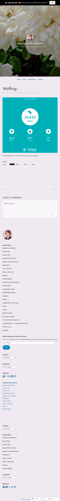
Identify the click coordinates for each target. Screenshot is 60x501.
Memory (5, 275)
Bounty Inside (6, 286)
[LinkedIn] (12, 376)
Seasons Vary (6, 255)
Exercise (25, 92)
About (19, 79)
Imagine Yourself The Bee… (10, 262)
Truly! (4, 306)
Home (24, 79)
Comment (52, 215)
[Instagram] (9, 376)
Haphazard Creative (30, 43)
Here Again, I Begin (8, 316)
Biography (20, 92)
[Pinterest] (15, 376)
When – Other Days (8, 272)
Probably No (6, 265)
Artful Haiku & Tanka (8, 292)
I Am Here (5, 296)
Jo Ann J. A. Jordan (9, 92)
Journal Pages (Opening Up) (10, 282)
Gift (52, 2)
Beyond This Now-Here (9, 258)
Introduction (32, 79)
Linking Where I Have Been (10, 303)
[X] (6, 376)
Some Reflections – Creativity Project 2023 (15, 323)
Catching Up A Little (8, 289)
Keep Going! (6, 251)
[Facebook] (3, 376)
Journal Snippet (7, 279)
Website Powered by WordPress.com (30, 499)
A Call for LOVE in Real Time (10, 320)
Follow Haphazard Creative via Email (14, 336)
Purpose (40, 79)
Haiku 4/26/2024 (7, 313)
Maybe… (5, 189)
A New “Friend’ (7, 268)
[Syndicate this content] (3, 383)
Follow (6, 347)
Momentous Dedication (9, 248)
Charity (4, 299)
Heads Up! (5, 330)
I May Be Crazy (6, 327)
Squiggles (54, 189)
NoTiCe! (4, 310)
